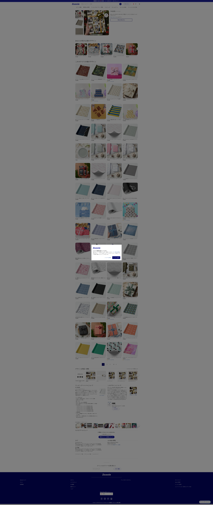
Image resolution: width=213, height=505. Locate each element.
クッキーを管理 (108, 257)
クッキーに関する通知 (115, 252)
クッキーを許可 (116, 257)
